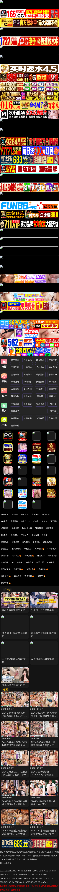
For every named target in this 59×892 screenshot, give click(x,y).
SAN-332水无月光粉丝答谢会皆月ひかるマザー (43, 832)
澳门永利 (45, 514)
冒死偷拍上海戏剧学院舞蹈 (43, 634)
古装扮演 (15, 389)
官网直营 (35, 514)
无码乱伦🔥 (29, 555)
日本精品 (28, 367)
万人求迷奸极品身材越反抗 (14, 660)
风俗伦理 (53, 418)
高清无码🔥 (29, 576)
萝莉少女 (53, 359)
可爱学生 (40, 389)
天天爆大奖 (52, 555)
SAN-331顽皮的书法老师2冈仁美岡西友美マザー (14, 773)
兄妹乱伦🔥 (43, 569)
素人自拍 (53, 367)
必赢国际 (5, 528)
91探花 (28, 381)
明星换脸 (28, 396)
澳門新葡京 (16, 548)
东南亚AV (53, 374)
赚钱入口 (17, 576)
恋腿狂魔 (53, 389)
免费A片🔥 (31, 569)
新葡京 (44, 521)
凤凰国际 (15, 528)
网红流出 (40, 381)
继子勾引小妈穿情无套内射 (14, 634)
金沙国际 (5, 562)
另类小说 (15, 425)
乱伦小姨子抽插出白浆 (13, 685)
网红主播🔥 (6, 583)
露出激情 (28, 403)
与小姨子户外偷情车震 (42, 609)
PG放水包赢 (27, 528)
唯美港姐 (40, 374)
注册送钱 (14, 521)
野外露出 (53, 381)
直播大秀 (50, 562)
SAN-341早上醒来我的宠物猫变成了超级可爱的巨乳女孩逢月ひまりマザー (14, 745)
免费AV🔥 (41, 576)
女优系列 (28, 389)
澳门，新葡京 (17, 562)
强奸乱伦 (28, 359)
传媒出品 (15, 410)
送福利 (35, 521)
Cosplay (40, 367)
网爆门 (53, 403)
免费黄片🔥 (16, 555)
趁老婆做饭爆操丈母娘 (13, 609)
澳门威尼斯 (5, 569)
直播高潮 (39, 528)
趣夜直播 (15, 542)
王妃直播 (35, 535)
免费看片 (29, 562)
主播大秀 (24, 535)
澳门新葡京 (47, 542)
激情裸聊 (5, 555)
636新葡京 (52, 548)
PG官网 (15, 514)
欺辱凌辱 (15, 381)
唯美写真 (40, 403)
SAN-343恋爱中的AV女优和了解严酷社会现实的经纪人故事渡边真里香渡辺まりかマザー (44, 717)
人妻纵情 (40, 418)
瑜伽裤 (40, 396)
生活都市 (15, 418)
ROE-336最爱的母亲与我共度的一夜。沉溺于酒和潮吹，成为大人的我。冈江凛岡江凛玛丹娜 (14, 835)
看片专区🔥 (6, 576)
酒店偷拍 (14, 535)
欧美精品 (40, 359)
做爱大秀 (40, 562)
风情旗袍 (15, 396)
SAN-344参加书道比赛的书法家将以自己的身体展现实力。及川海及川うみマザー (14, 717)
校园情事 (28, 418)
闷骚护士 (53, 396)
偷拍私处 (5, 542)
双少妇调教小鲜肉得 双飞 (44, 658)
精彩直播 (49, 528)
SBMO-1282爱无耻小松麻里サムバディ (43, 803)
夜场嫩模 (26, 542)
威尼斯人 (5, 514)
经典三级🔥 (18, 569)
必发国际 (36, 542)
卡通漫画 (15, 403)
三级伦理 (15, 367)
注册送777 (25, 521)
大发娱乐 (5, 548)
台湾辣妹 (15, 374)
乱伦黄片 (45, 535)
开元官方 (41, 555)
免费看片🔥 (39, 548)
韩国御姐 (28, 374)
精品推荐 (15, 359)
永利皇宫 (27, 548)
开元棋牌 (24, 514)
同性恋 (53, 410)
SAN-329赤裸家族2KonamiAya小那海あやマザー (43, 774)
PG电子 (4, 521)
